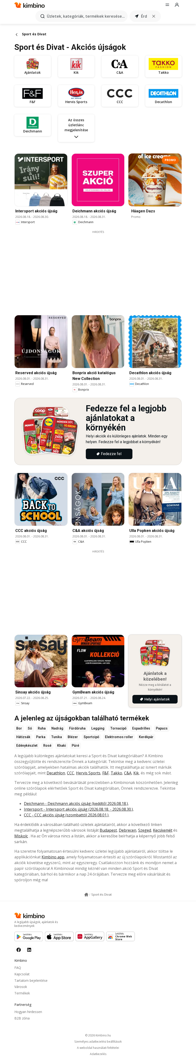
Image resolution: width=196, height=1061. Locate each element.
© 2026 (98, 1035)
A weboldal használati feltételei (98, 1048)
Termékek (22, 993)
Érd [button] (144, 16)
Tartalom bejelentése (31, 980)
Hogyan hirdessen (28, 1011)
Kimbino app (53, 857)
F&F (105, 773)
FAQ (17, 967)
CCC (70, 773)
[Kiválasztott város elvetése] (153, 16)
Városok (20, 986)
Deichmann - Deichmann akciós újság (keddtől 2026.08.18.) (76, 803)
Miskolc (21, 836)
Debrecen (127, 830)
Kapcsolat (22, 974)
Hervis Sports (88, 773)
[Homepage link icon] (86, 895)
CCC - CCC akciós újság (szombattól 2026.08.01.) (66, 815)
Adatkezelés (98, 1054)
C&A (127, 773)
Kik (136, 773)
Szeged (144, 830)
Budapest (108, 830)
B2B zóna (22, 1018)
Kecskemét (162, 830)
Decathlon (56, 773)
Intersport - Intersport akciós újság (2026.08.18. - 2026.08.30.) (78, 809)
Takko (116, 773)
